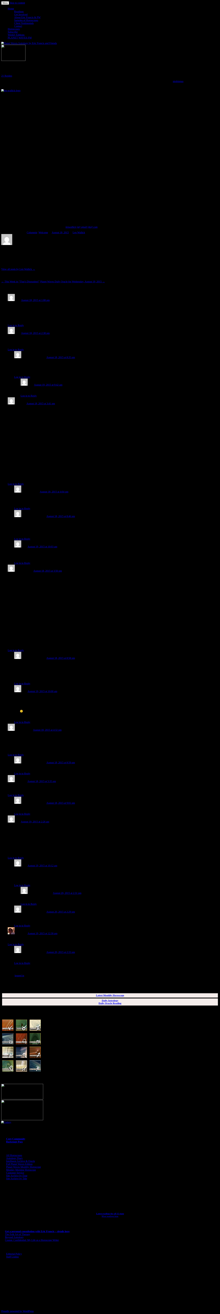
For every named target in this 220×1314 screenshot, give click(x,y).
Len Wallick (79, 232)
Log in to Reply (16, 325)
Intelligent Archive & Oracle (20, 1161)
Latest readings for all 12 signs (110, 1213)
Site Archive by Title (16, 1178)
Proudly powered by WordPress (17, 1311)
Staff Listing (12, 1256)
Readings (19, 11)
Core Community (15, 1138)
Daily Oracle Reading (110, 1003)
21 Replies (6, 75)
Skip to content (17, 2)
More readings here (110, 1216)
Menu (5, 3)
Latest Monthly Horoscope (110, 995)
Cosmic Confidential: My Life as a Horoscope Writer (32, 1240)
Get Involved (21, 14)
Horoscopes (14, 29)
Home (11, 8)
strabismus (178, 81)
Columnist (32, 232)
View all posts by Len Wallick (18, 269)
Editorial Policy (14, 1253)
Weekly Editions (16, 34)
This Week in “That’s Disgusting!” (20, 281)
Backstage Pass (14, 1141)
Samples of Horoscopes (26, 20)
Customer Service (15, 1172)
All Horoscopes (14, 1155)
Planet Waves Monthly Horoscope (23, 1167)
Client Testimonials (24, 23)
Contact (18, 26)
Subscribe (13, 32)
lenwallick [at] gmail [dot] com (82, 227)
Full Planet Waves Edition (19, 1164)
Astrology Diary (14, 1158)
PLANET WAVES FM (20, 37)
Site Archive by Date (16, 1175)
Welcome (43, 232)
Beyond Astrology (14, 1237)
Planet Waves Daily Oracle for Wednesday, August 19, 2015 (72, 281)
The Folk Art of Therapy (17, 1234)
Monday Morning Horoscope (21, 1169)
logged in (19, 975)
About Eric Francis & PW (27, 17)
